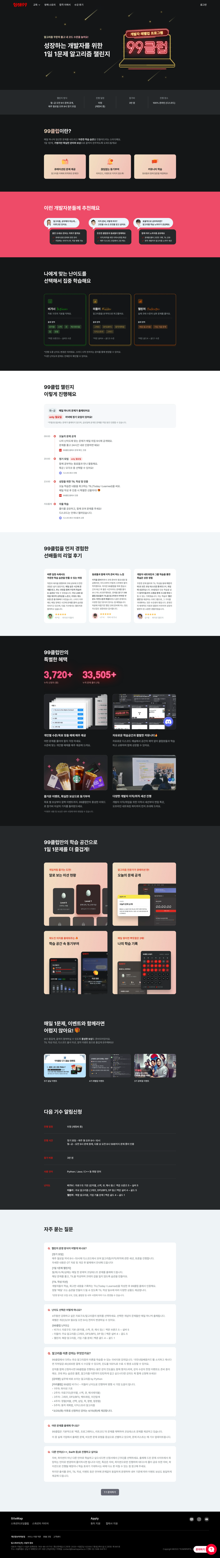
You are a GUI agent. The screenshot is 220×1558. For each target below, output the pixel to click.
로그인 (203, 4)
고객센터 (56, 1537)
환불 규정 (47, 1537)
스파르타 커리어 (40, 1523)
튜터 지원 (95, 1523)
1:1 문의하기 (110, 1492)
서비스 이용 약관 (34, 1537)
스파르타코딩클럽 (20, 1523)
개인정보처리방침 (18, 1537)
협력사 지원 (112, 1523)
